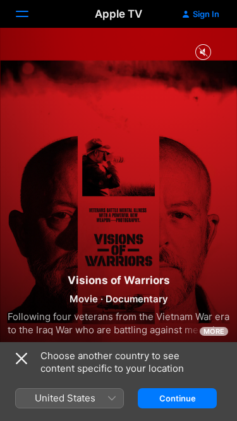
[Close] (21, 358)
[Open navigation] (30, 14)
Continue (177, 398)
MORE (214, 331)
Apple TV (118, 14)
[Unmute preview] (203, 52)
